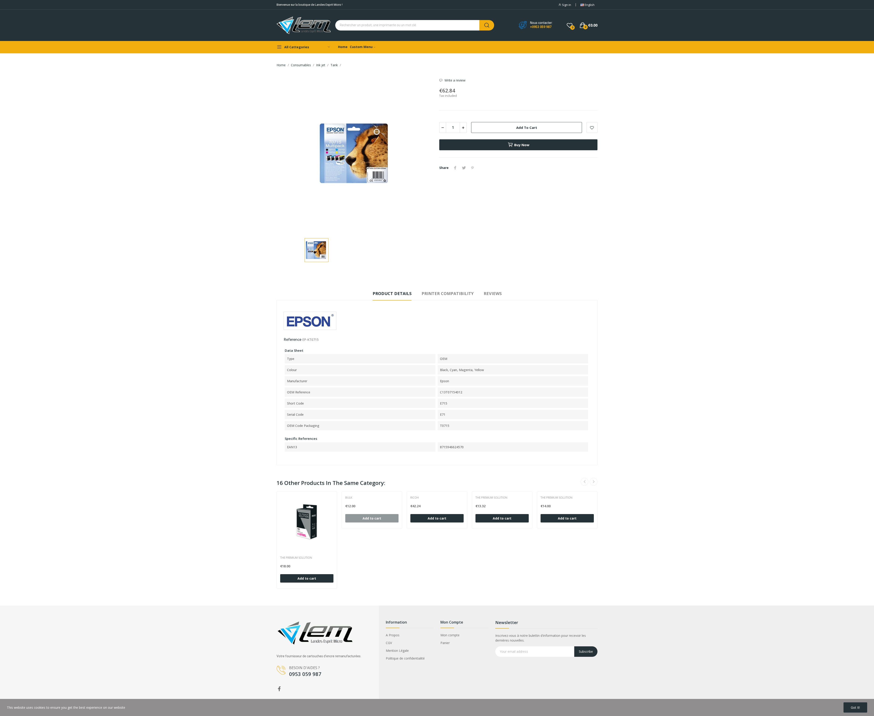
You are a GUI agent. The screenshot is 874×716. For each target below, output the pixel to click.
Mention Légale (397, 650)
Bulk (348, 497)
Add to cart (526, 127)
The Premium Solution (296, 557)
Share (455, 167)
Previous (584, 482)
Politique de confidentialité (405, 658)
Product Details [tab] (392, 293)
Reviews (493, 293)
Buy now (521, 145)
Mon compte (450, 635)
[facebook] (279, 689)
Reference (292, 339)
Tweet (464, 167)
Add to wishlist (592, 127)
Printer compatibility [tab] (448, 293)
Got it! (855, 707)
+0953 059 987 (540, 26)
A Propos (392, 635)
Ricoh (414, 497)
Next (593, 482)
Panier (445, 643)
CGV (389, 643)
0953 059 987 (305, 674)
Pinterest (472, 167)
